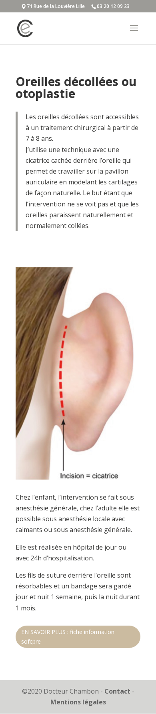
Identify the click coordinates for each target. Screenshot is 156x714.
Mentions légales (78, 702)
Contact (117, 691)
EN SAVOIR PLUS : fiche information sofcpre (67, 636)
